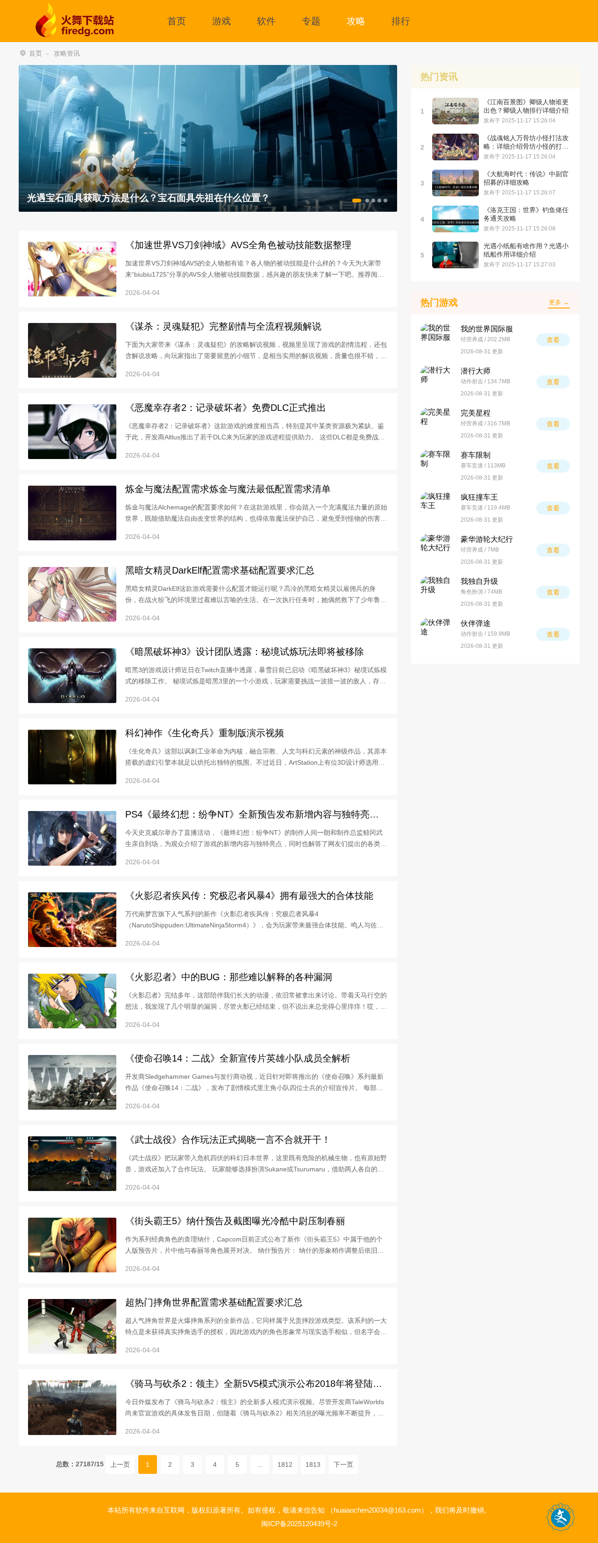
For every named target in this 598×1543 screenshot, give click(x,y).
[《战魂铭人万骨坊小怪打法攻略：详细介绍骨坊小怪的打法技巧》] (455, 147)
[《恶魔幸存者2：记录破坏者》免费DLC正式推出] (72, 431)
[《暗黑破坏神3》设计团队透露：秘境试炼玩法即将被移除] (72, 675)
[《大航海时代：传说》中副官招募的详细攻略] (455, 183)
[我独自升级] (436, 592)
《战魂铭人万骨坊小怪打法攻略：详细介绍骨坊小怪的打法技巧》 (526, 142)
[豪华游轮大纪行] (436, 550)
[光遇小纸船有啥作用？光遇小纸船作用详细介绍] (455, 255)
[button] (356, 200)
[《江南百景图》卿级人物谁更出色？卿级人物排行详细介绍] (455, 111)
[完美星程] (436, 424)
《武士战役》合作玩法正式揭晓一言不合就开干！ (228, 1139)
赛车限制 (476, 455)
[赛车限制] (436, 466)
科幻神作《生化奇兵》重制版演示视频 (204, 733)
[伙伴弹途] (436, 634)
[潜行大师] (436, 382)
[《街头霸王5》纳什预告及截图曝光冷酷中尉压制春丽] (72, 1245)
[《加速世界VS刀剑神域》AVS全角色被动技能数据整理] (72, 269)
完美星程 (476, 413)
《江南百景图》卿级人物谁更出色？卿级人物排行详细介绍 (526, 106)
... (260, 1464)
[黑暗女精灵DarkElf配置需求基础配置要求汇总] (72, 594)
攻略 (356, 21)
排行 (401, 21)
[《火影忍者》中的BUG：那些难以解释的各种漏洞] (72, 1001)
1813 (313, 1464)
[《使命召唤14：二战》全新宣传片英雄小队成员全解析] (72, 1082)
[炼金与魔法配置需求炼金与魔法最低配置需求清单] (72, 513)
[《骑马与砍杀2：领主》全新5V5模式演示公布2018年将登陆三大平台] (72, 1407)
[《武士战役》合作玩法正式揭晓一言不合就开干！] (72, 1163)
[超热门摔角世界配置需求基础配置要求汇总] (72, 1326)
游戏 (221, 21)
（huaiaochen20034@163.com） (377, 1510)
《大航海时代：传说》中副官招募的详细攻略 (526, 178)
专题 (311, 21)
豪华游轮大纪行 (487, 539)
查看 (553, 340)
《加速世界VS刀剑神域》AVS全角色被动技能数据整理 (238, 245)
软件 (266, 21)
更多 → (559, 302)
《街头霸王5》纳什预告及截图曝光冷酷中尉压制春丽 (235, 1221)
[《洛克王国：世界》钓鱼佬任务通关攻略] (455, 219)
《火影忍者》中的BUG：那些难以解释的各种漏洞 (228, 977)
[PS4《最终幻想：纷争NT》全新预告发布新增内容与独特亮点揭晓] (72, 838)
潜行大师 (476, 371)
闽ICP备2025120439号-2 (299, 1524)
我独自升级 (479, 581)
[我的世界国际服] (436, 339)
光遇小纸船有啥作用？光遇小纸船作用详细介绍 (526, 250)
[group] (208, 138)
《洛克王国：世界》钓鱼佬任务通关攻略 (526, 214)
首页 (176, 21)
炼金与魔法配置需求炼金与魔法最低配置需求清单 (228, 489)
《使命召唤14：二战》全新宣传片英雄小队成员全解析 (237, 1058)
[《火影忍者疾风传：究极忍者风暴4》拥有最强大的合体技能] (72, 919)
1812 (285, 1464)
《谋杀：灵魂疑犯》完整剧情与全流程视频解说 (223, 326)
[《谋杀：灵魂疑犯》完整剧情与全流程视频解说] (72, 350)
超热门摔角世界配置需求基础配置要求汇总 (214, 1302)
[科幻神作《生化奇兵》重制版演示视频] (72, 757)
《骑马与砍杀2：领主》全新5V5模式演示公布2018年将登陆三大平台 (253, 1383)
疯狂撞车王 (479, 497)
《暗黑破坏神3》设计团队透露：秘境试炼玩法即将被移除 (244, 651)
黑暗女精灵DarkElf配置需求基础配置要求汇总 (219, 570)
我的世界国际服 (487, 329)
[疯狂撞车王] (436, 508)
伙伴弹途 (476, 623)
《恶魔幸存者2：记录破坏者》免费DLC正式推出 (225, 407)
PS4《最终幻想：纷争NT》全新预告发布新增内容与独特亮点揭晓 (252, 814)
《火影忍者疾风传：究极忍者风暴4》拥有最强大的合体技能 (249, 895)
